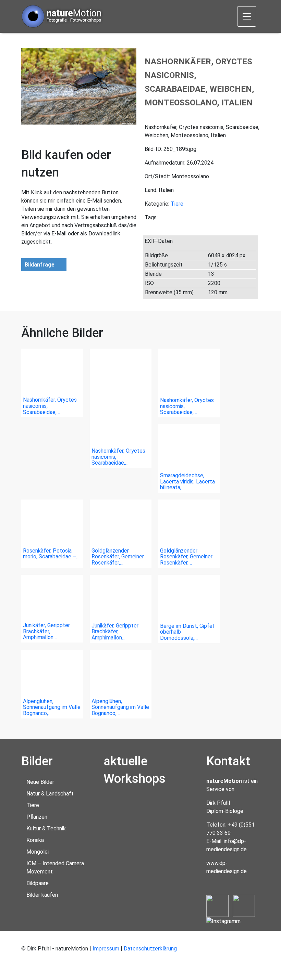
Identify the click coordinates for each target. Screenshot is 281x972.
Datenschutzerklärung (150, 948)
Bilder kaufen (42, 895)
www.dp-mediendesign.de (226, 867)
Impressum (106, 948)
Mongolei (37, 851)
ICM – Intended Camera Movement (55, 867)
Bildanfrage (39, 264)
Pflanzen (36, 817)
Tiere (177, 203)
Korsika (35, 840)
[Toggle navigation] (246, 16)
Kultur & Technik (46, 828)
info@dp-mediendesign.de (226, 845)
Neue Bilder (40, 782)
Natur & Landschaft (50, 793)
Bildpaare (37, 883)
